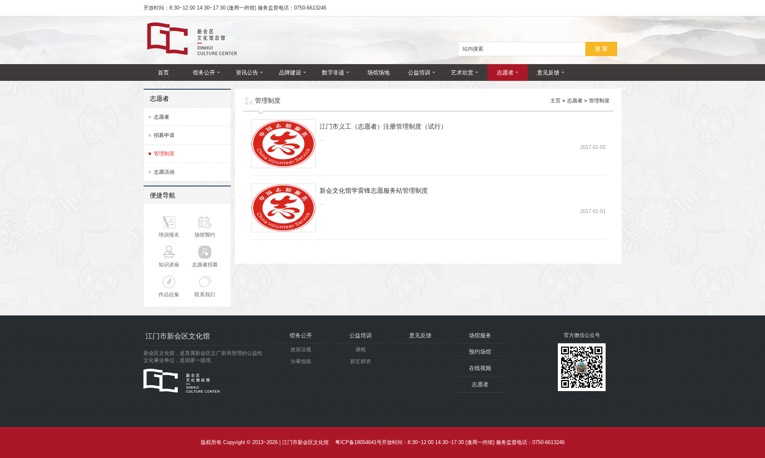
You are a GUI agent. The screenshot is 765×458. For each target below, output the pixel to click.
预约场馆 (480, 351)
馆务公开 (204, 72)
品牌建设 (290, 72)
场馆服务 (480, 335)
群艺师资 (360, 361)
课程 (360, 349)
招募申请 (164, 135)
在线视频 (480, 368)
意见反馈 (548, 72)
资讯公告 (247, 72)
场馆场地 (378, 72)
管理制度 (164, 154)
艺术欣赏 (462, 72)
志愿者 (505, 72)
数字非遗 (333, 72)
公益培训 (419, 72)
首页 (163, 72)
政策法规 (300, 349)
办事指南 (300, 361)
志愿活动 (164, 172)
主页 (555, 101)
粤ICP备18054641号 (358, 442)
